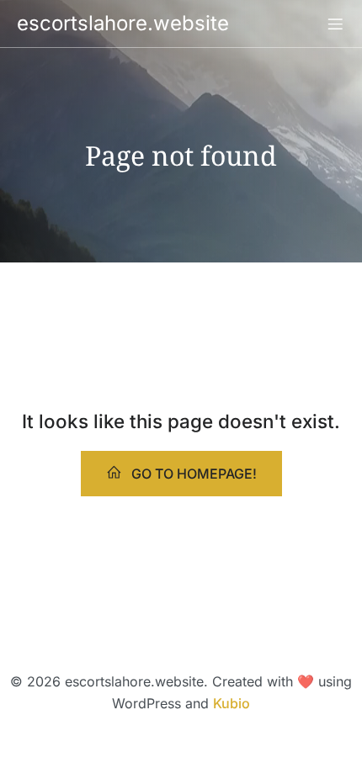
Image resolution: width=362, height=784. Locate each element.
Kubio (231, 703)
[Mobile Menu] (335, 23)
